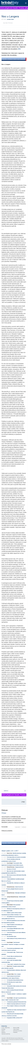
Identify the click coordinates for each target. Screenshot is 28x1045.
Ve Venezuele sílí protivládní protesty (15, 980)
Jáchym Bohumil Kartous (12, 896)
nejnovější (17, 827)
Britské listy (11, 3)
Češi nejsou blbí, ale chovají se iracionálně (16, 857)
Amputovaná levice (19, 867)
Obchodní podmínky (6, 1033)
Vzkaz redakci (16, 1029)
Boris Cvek (9, 853)
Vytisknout (6, 790)
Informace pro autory (17, 1030)
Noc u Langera (17, 974)
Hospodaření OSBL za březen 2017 (14, 1017)
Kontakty (3, 1029)
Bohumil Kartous (10, 867)
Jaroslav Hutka (10, 19)
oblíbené (24, 827)
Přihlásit (4, 813)
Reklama (3, 1032)
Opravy (3, 1030)
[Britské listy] (14, 59)
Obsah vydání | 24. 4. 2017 (10, 851)
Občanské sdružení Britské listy (17, 1038)
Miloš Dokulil (10, 904)
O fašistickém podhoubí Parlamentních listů (16, 1002)
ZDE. (19, 49)
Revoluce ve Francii (11, 869)
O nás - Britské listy (6, 1027)
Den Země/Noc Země (11, 936)
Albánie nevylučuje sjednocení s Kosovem (16, 1003)
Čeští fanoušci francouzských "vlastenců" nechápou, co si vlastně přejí (13, 944)
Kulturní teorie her (19, 887)
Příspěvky (15, 1032)
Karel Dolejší (10, 863)
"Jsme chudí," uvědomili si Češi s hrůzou (16, 964)
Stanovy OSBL (16, 1027)
